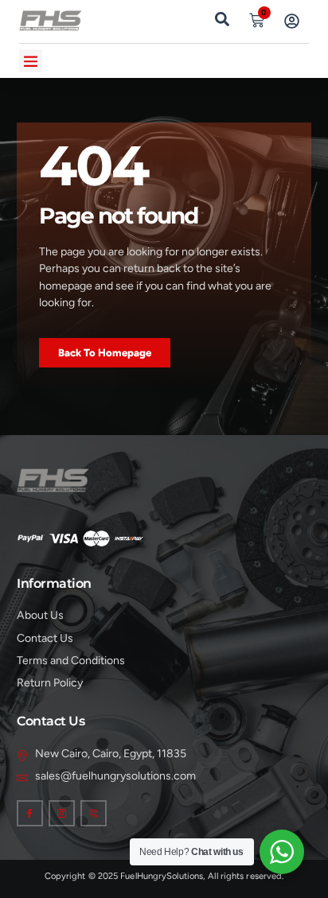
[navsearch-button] (222, 17)
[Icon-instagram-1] (62, 813)
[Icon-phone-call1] (93, 813)
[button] (30, 60)
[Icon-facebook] (30, 813)
